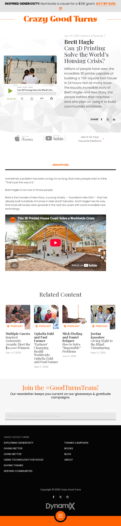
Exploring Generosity (18, 443)
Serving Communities (18, 471)
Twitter (108, 119)
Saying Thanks (13, 465)
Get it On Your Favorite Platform (89, 139)
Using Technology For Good (23, 460)
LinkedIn (114, 119)
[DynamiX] (60, 506)
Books (68, 448)
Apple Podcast (24, 138)
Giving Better (13, 448)
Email (8, 410)
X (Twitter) (60, 497)
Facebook (101, 119)
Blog (67, 454)
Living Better (12, 454)
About (68, 460)
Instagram (67, 497)
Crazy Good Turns (60, 19)
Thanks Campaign (76, 443)
